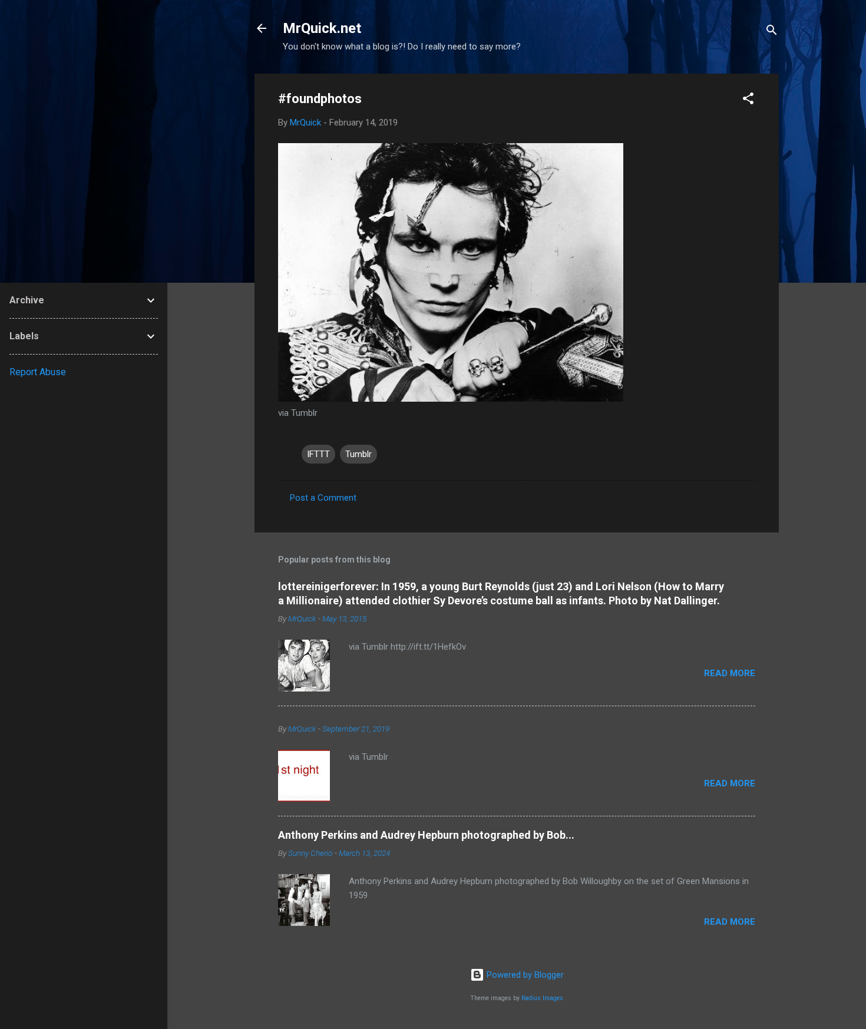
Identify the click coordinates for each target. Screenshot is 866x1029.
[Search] (772, 32)
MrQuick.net (322, 28)
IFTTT (318, 454)
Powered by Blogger (524, 975)
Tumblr (358, 454)
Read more (729, 673)
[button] (748, 100)
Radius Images (542, 998)
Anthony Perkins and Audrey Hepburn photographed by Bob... (426, 835)
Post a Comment (323, 497)
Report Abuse (37, 372)
